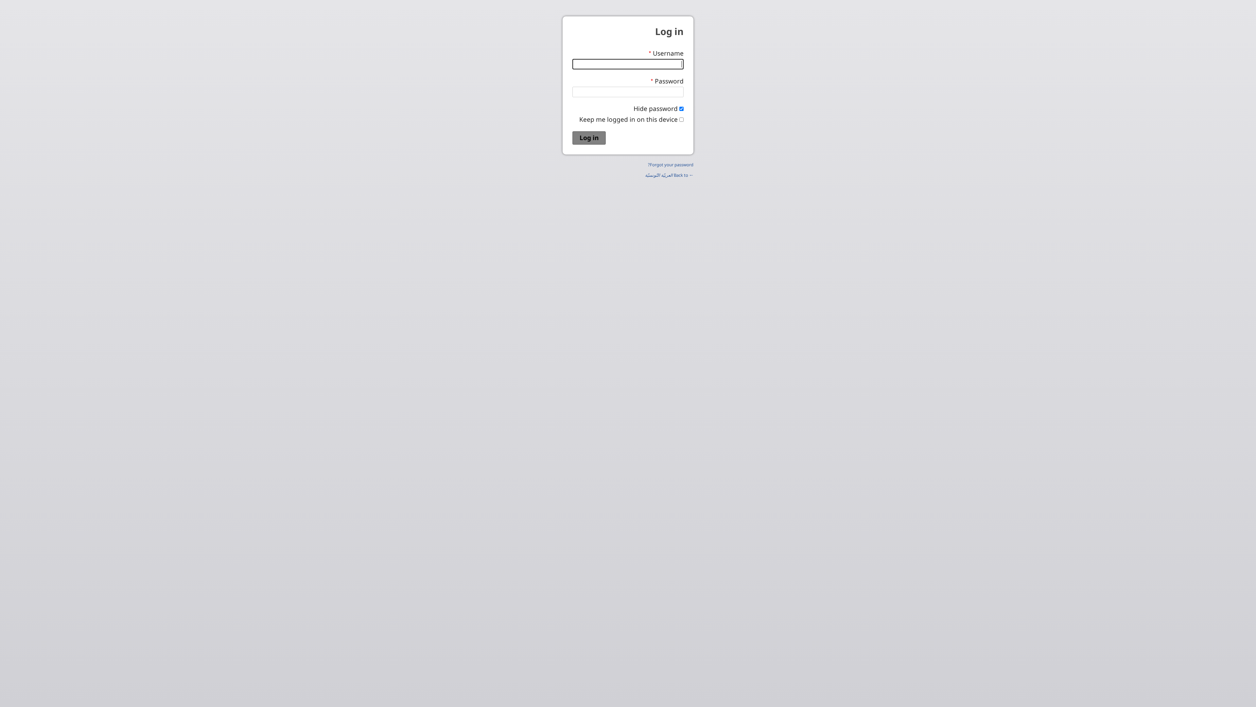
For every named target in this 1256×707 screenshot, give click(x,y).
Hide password (656, 108)
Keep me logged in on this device (628, 119)
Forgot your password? (670, 165)
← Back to (669, 175)
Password (669, 81)
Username (668, 53)
